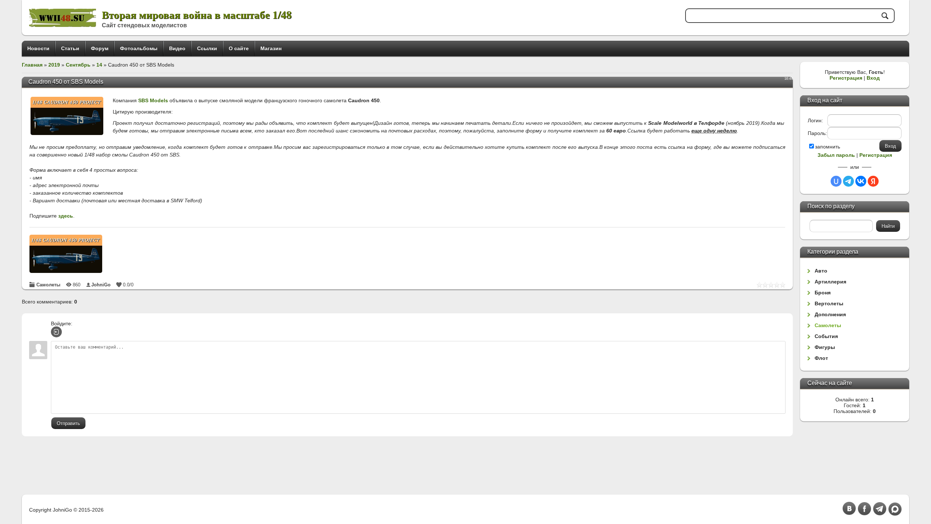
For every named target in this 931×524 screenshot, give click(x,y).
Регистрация (846, 78)
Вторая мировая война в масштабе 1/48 (197, 14)
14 (99, 65)
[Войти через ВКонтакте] (860, 181)
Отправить (68, 423)
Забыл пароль (836, 155)
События (826, 336)
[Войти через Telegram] (848, 181)
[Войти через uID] (836, 181)
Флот (821, 358)
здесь (65, 216)
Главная (32, 65)
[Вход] (56, 331)
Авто (821, 271)
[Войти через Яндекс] (873, 181)
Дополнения (830, 314)
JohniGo (101, 284)
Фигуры (825, 347)
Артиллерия (830, 282)
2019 (54, 65)
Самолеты (48, 284)
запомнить (827, 147)
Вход (873, 78)
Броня (823, 292)
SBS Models (153, 100)
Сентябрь (78, 65)
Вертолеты (829, 303)
